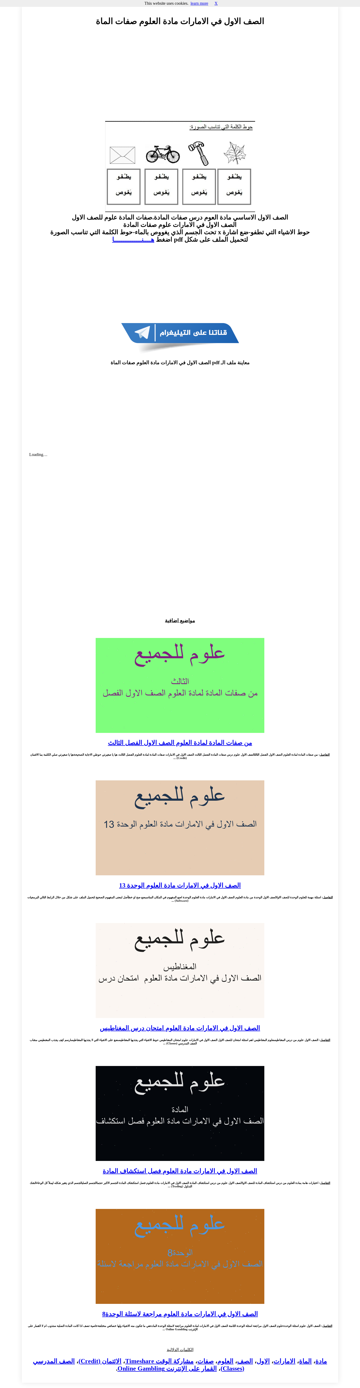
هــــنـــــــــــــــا (133, 239)
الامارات (284, 1361)
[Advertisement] (180, 78)
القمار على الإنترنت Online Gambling (167, 1368)
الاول (263, 1361)
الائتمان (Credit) (100, 1361)
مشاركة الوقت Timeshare (159, 1361)
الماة (305, 1361)
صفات (205, 1361)
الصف (245, 1361)
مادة (321, 1361)
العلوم (225, 1361)
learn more (199, 3)
